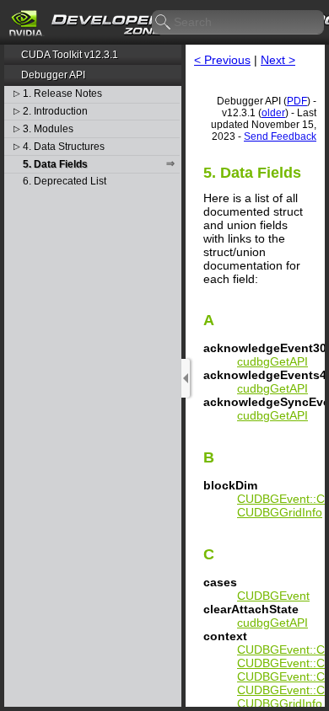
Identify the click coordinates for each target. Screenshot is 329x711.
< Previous (222, 60)
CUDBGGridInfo (279, 512)
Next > (278, 60)
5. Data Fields (55, 164)
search (163, 22)
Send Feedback (280, 136)
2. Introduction (55, 111)
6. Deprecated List (64, 181)
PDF (297, 101)
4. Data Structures (64, 147)
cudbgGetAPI (272, 361)
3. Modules (48, 129)
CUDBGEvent (273, 595)
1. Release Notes (62, 93)
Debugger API (53, 75)
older (273, 113)
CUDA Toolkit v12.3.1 (69, 55)
